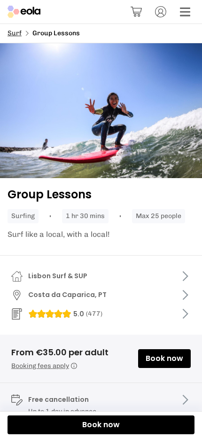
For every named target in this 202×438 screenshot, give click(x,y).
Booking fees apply (40, 366)
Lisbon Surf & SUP (57, 276)
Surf (15, 33)
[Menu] (185, 11)
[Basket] (136, 11)
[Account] (160, 11)
